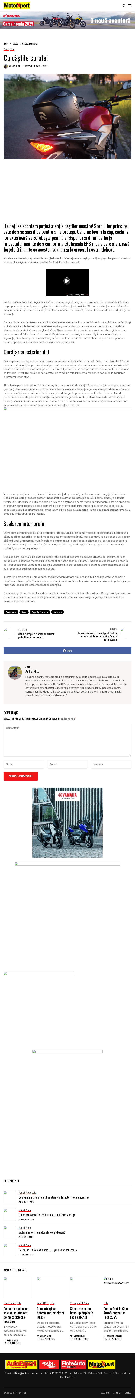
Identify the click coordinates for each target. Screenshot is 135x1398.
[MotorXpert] (101, 1364)
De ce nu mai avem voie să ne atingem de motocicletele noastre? (54, 1197)
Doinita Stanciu (114, 1336)
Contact (128, 1392)
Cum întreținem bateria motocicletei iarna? (50, 1313)
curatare (57, 612)
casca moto (11, 612)
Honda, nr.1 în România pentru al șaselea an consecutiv (48, 1250)
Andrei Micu (14, 66)
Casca (15, 43)
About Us (117, 1392)
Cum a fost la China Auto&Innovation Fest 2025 (116, 1313)
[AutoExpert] (21, 1364)
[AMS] (49, 1364)
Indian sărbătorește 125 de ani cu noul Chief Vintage (47, 1215)
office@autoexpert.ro (26, 1373)
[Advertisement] (67, 194)
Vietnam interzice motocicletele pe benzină (42, 1232)
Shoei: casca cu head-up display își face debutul (82, 1313)
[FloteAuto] (73, 1364)
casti (24, 612)
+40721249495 (59, 1373)
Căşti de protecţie (40, 612)
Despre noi (105, 1392)
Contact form (68, 1377)
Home (6, 43)
